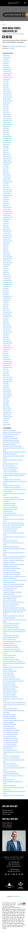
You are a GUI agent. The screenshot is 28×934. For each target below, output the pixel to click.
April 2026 (6, 65)
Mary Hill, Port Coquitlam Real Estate (13, 602)
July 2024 (5, 105)
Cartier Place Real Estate (10, 470)
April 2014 (6, 308)
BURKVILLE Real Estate (10, 454)
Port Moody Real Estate (9, 655)
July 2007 (5, 420)
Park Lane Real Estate (9, 639)
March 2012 (6, 339)
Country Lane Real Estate (10, 507)
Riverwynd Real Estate (9, 685)
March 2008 (6, 407)
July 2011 (5, 351)
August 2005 (6, 424)
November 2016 (7, 259)
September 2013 (7, 316)
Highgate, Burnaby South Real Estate (13, 564)
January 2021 (7, 178)
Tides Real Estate (8, 748)
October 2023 (6, 122)
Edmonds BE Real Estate (10, 529)
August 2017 (6, 243)
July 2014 (5, 302)
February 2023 (7, 136)
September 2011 (7, 347)
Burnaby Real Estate (8, 465)
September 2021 (7, 162)
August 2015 (6, 286)
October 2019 (6, 193)
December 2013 (7, 312)
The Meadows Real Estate (10, 738)
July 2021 (5, 166)
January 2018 (7, 233)
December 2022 (7, 138)
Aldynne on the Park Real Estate (12, 432)
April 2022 (6, 152)
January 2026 (7, 71)
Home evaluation (7, 825)
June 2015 (6, 290)
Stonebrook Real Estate (9, 718)
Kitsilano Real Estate (9, 582)
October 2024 (6, 99)
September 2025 (7, 77)
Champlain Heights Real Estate (11, 479)
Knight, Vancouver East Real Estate (13, 586)
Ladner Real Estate (8, 590)
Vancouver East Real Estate (11, 766)
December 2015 (7, 280)
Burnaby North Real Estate (10, 464)
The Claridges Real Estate (10, 732)
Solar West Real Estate (9, 694)
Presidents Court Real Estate (11, 659)
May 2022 (5, 150)
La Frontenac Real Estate (10, 588)
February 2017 (7, 255)
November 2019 (7, 191)
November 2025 (7, 73)
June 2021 (6, 168)
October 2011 (6, 345)
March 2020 (6, 187)
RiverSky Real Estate (9, 683)
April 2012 (6, 337)
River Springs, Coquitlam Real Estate (13, 681)
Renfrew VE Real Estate (9, 671)
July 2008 (5, 399)
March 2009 (6, 389)
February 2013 (7, 326)
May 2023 (5, 130)
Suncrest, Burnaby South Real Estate (13, 720)
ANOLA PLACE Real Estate (11, 434)
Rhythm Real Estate (8, 675)
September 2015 (7, 284)
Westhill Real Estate (8, 779)
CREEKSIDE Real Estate (10, 509)
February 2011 (7, 359)
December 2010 (7, 361)
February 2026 (7, 69)
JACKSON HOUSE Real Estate (12, 568)
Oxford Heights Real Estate (10, 637)
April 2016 (6, 272)
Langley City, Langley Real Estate (12, 592)
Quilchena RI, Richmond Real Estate (13, 667)
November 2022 (7, 140)
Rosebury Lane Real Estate (10, 687)
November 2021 (7, 158)
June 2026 (6, 61)
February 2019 (7, 207)
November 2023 (7, 120)
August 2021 (6, 164)
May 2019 (5, 201)
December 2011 (7, 341)
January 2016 (7, 278)
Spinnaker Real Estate (9, 714)
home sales (11, 48)
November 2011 (7, 343)
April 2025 (6, 87)
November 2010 (7, 363)
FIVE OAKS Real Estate (9, 531)
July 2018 (5, 221)
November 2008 (7, 395)
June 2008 (6, 401)
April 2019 (6, 203)
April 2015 (6, 294)
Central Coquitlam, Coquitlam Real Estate (14, 473)
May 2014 (5, 306)
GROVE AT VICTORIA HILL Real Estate (14, 556)
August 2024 (6, 103)
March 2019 (6, 205)
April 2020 (6, 185)
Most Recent (6, 55)
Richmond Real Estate (9, 677)
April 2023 (6, 132)
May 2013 (5, 320)
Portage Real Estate (8, 657)
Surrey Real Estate (8, 722)
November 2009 (7, 379)
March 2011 (6, 357)
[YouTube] (14, 874)
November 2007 (7, 412)
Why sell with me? (7, 823)
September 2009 (7, 381)
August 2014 (6, 300)
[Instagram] (9, 874)
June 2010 (6, 371)
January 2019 (7, 209)
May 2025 (5, 85)
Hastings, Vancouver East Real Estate (13, 560)
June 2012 (6, 333)
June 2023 (6, 128)
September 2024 (7, 101)
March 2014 (6, 310)
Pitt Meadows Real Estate (10, 645)
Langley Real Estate (8, 594)
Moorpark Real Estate (9, 618)
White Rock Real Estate (9, 785)
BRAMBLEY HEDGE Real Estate (12, 446)
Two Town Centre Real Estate (11, 756)
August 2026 (6, 57)
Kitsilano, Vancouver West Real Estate (13, 584)
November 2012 (7, 328)
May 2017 (5, 249)
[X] (11, 874)
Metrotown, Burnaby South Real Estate (13, 608)
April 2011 (6, 355)
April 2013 (6, 322)
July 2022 (5, 146)
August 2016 (6, 264)
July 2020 (5, 183)
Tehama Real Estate (8, 726)
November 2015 (7, 282)
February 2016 (7, 276)
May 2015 (5, 292)
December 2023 (7, 118)
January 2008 (7, 410)
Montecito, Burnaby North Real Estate (13, 616)
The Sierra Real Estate (9, 744)
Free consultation (7, 827)
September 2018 (7, 217)
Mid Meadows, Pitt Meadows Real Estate (14, 610)
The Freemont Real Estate (10, 734)
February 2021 (7, 176)
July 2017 (5, 245)
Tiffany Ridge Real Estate (10, 750)
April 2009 (6, 387)
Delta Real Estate (8, 511)
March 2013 (6, 324)
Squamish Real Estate (9, 716)
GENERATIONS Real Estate (11, 546)
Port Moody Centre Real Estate (11, 649)
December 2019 (7, 189)
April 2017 (6, 251)
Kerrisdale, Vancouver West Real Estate (14, 576)
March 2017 (6, 253)
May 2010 (5, 373)
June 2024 (6, 107)
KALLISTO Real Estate (9, 570)
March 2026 (6, 67)
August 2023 (6, 126)
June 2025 (6, 83)
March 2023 (6, 134)
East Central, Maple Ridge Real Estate (13, 525)
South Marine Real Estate (10, 696)
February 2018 (7, 231)
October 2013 (6, 314)
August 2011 (6, 349)
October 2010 (6, 365)
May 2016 (5, 270)
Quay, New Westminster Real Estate (13, 661)
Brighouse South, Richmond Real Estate (14, 452)
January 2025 (7, 93)
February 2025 (7, 91)
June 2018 (6, 223)
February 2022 (7, 156)
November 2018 (7, 213)
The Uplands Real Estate (10, 746)
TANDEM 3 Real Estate (9, 724)
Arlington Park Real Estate (10, 438)
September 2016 (7, 262)
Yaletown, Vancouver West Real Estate (14, 795)
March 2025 (6, 89)
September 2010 (7, 367)
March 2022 (6, 154)
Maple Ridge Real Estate (10, 598)
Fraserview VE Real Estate (10, 541)
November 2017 (7, 237)
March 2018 (6, 229)
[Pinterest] (22, 874)
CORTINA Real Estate (9, 505)
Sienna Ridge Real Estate (10, 691)
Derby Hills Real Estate (9, 513)
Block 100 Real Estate (9, 444)
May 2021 (5, 170)
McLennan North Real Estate (11, 604)
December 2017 (7, 235)
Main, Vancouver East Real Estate (12, 596)
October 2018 (6, 215)
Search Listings (6, 814)
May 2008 (5, 403)
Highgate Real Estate (9, 562)
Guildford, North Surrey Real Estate (12, 558)
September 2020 (7, 182)
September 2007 (7, 416)
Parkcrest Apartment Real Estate (12, 641)
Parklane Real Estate (9, 643)
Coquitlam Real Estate (9, 503)
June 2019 (6, 199)
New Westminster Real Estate (11, 623)
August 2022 (6, 144)
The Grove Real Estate (9, 736)
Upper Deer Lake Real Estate (11, 758)
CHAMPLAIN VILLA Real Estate (12, 487)
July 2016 (5, 266)
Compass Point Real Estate (10, 497)
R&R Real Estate (8, 669)
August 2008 (6, 397)
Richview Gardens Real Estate (11, 679)
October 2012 (6, 330)
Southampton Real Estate (10, 708)
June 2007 (6, 422)
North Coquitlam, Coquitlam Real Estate (14, 629)
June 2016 (6, 268)
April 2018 (6, 227)
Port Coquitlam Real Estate (10, 647)
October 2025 (6, 75)
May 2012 (5, 335)
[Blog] (6, 874)
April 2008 (6, 405)
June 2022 (6, 148)
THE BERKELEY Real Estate (11, 730)
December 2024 (7, 95)
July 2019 (5, 197)
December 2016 (7, 257)
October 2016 (6, 260)
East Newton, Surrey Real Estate (12, 527)
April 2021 (6, 172)
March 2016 (6, 274)
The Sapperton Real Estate (10, 742)
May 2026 (5, 63)
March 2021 (6, 174)
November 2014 (7, 296)
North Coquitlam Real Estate (11, 627)
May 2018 (5, 225)
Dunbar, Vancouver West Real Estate (13, 523)
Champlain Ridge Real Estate (11, 485)
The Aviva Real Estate (9, 728)
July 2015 (5, 288)
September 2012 (7, 332)
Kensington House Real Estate (11, 572)
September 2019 (7, 195)
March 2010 (6, 375)
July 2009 (5, 383)
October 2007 (6, 414)
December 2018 (7, 211)
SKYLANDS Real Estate (10, 693)
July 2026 (5, 59)
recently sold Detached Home (16, 46)
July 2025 (5, 81)
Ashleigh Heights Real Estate (11, 440)
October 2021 (6, 160)
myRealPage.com (17, 896)
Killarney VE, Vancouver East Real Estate (14, 580)
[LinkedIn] (17, 874)
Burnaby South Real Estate (10, 468)
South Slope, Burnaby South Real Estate (14, 702)
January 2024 (7, 116)
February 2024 (7, 114)
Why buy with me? (7, 810)
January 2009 (7, 393)
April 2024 (6, 110)
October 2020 (6, 180)
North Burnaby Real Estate (10, 625)
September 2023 (7, 124)
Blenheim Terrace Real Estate (11, 442)
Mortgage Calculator (7, 812)
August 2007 (6, 418)
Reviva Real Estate (8, 673)
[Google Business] (19, 874)
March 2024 (6, 112)
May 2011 (5, 353)
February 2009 (7, 391)
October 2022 (6, 142)
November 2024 (7, 97)
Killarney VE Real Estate (10, 578)
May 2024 (5, 109)
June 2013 (6, 318)
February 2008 (7, 409)
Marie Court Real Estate (9, 600)
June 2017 (6, 247)
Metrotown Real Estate (9, 606)
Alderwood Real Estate (9, 430)
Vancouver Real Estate (9, 764)
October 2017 (6, 239)
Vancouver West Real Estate (11, 773)
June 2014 (6, 304)
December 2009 (7, 377)
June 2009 (6, 385)
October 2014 (6, 298)
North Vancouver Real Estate (11, 635)
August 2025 (6, 79)
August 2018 (6, 219)
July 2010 (5, 369)
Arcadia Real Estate (8, 436)
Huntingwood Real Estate (10, 566)
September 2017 (7, 241)
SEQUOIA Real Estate (9, 689)
